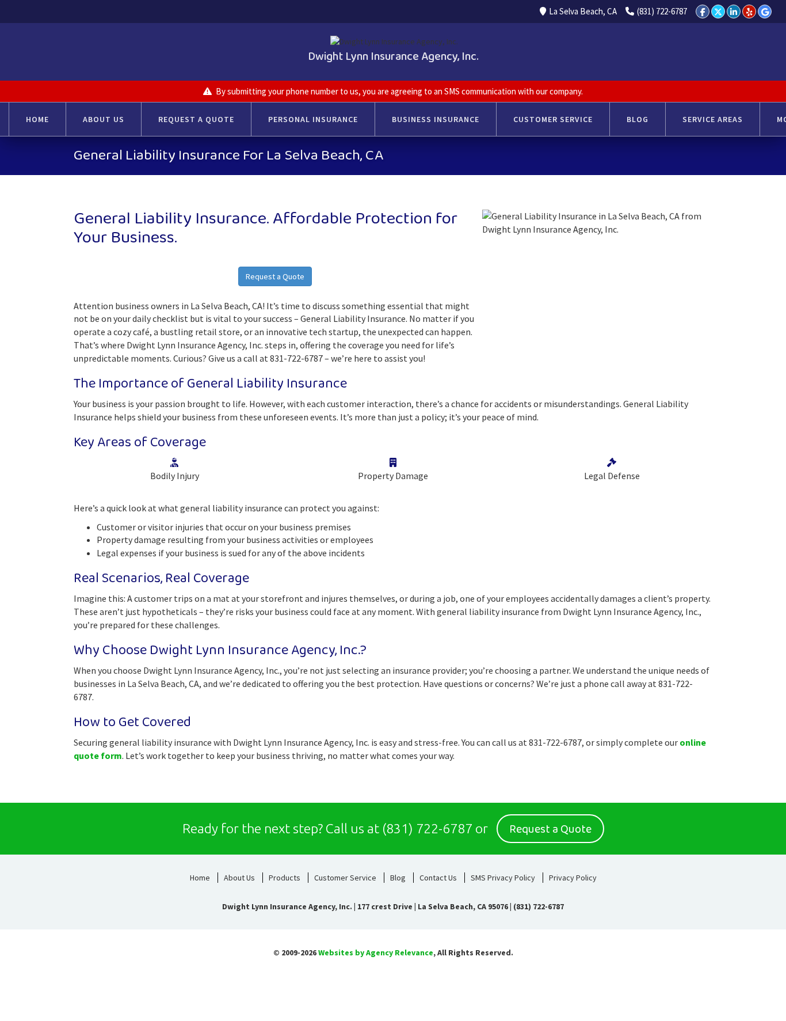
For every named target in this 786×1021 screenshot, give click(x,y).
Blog (637, 119)
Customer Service (553, 119)
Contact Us (438, 877)
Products (284, 877)
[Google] (765, 11)
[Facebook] (702, 11)
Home (37, 119)
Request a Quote (196, 119)
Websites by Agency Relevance (375, 952)
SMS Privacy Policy (503, 877)
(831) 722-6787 (662, 11)
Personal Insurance (313, 119)
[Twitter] (718, 11)
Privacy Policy (573, 877)
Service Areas (712, 119)
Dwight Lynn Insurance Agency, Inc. (393, 56)
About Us (103, 119)
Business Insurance (435, 119)
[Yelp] (749, 11)
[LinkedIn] (734, 11)
